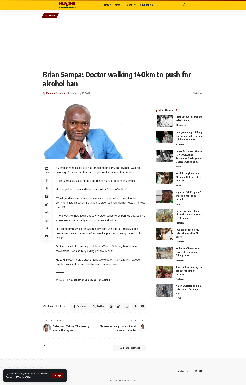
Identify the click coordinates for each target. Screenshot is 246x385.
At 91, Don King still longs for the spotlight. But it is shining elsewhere (189, 136)
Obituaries (181, 125)
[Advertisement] (123, 44)
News (178, 166)
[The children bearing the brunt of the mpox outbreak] (164, 272)
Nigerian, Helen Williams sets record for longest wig (189, 290)
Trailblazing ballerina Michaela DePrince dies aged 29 (188, 177)
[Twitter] (196, 371)
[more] (157, 5)
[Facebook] (192, 371)
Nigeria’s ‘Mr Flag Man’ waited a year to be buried (188, 196)
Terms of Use (24, 377)
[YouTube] (201, 371)
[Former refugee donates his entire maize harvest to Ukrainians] (164, 215)
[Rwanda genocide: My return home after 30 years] (164, 234)
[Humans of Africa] (67, 5)
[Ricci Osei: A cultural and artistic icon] (164, 121)
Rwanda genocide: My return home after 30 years (187, 233)
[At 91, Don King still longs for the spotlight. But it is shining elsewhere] (164, 137)
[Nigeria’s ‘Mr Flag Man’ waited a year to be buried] (164, 196)
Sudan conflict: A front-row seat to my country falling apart (188, 252)
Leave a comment (131, 348)
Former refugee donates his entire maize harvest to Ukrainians (189, 214)
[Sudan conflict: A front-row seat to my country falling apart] (164, 253)
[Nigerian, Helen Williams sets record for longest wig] (164, 290)
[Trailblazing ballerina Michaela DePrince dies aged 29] (164, 178)
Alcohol (73, 279)
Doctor (97, 279)
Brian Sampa (85, 279)
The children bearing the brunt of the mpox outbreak (189, 271)
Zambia (106, 279)
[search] (184, 5)
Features (50, 15)
